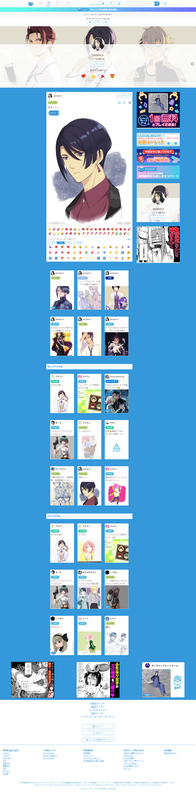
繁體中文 (6, 766)
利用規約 (86, 753)
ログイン (99, 726)
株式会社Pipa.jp (170, 753)
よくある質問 (129, 758)
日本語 (5, 774)
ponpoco (98, 55)
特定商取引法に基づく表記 (93, 761)
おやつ (69, 243)
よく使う (52, 243)
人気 (60, 243)
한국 (4, 761)
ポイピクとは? (49, 753)
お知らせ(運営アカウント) (134, 753)
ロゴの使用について (131, 766)
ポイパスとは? (49, 758)
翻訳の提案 (13, 750)
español (6, 755)
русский (6, 771)
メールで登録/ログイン (99, 739)
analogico (103, 788)
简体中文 (6, 763)
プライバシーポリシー (92, 758)
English (6, 753)
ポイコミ (127, 768)
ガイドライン (88, 755)
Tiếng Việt (7, 758)
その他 (78, 243)
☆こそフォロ (98, 64)
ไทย (4, 768)
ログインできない (130, 763)
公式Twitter (128, 755)
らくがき (53, 102)
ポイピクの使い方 (50, 755)
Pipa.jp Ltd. (113, 788)
